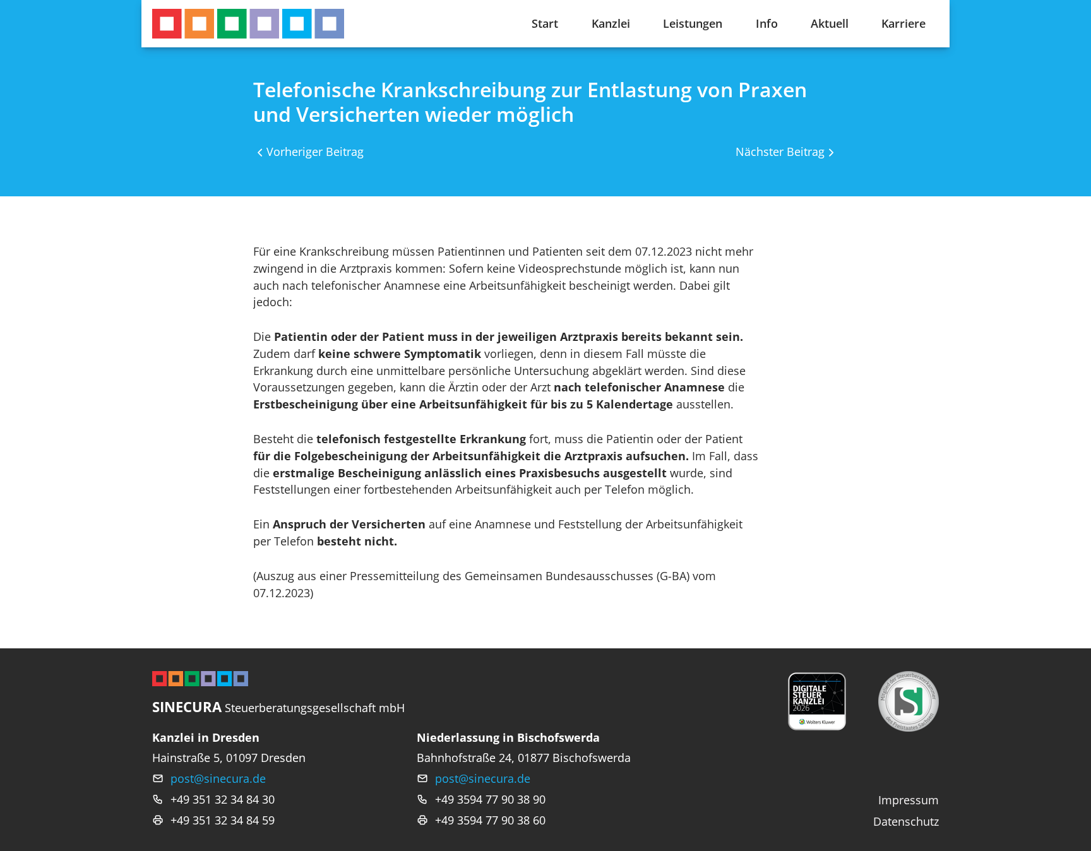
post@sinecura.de (218, 778)
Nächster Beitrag (780, 151)
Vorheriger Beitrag (315, 151)
